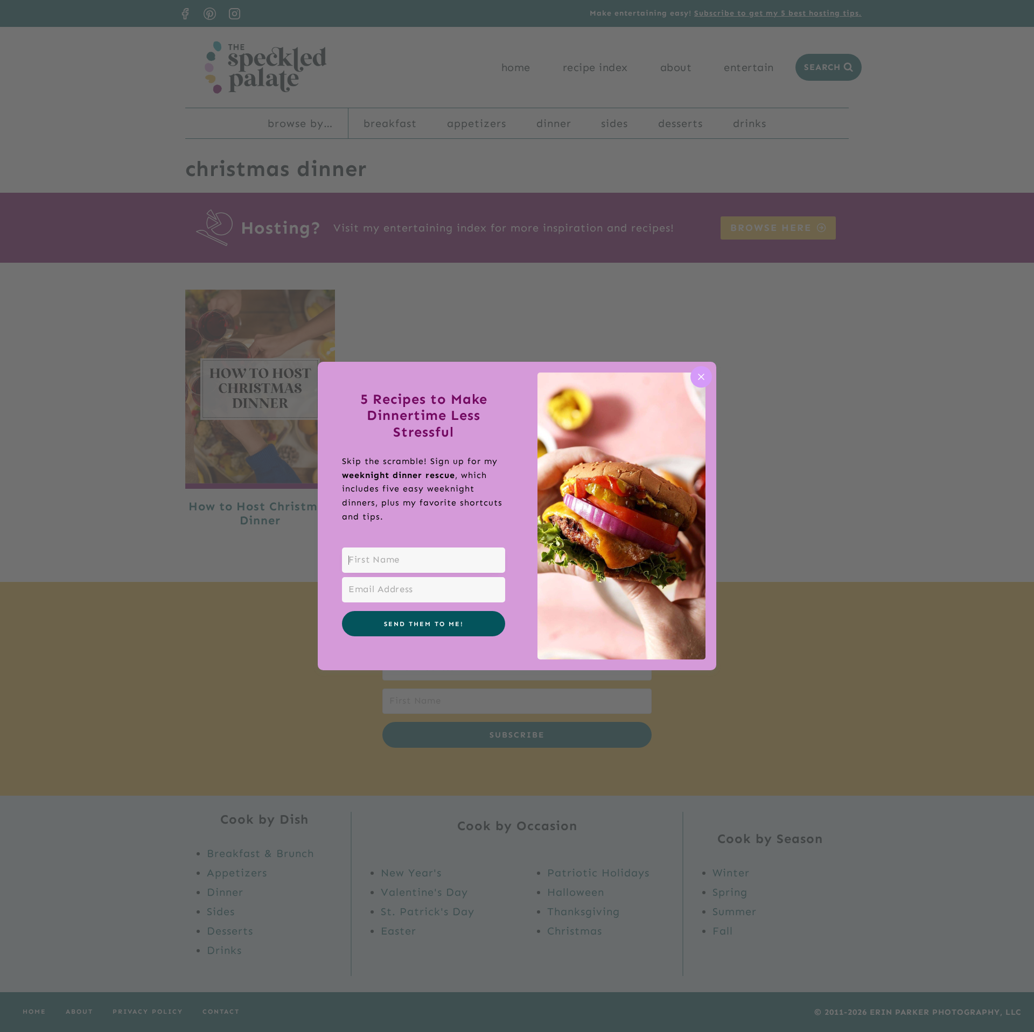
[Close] (701, 377)
